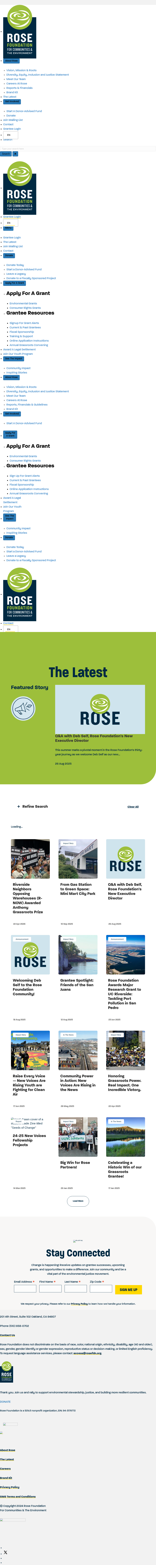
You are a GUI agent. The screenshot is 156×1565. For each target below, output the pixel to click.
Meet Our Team (16, 79)
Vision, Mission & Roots (21, 70)
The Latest (9, 97)
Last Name (73, 1282)
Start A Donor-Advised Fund (24, 111)
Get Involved (12, 101)
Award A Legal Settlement (19, 349)
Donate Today (15, 265)
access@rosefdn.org (87, 1353)
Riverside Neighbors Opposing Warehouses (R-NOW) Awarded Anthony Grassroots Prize (28, 898)
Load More (78, 1201)
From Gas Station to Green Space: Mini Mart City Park (77, 889)
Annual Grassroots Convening (29, 345)
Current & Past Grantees (25, 327)
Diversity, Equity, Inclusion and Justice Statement (37, 75)
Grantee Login (12, 129)
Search (7, 139)
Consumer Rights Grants (25, 308)
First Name (47, 1282)
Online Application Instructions (29, 340)
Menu (8, 228)
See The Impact (13, 359)
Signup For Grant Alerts (24, 323)
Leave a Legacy (16, 274)
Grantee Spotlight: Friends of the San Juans (76, 985)
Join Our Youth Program (18, 354)
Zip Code (97, 1282)
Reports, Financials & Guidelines (27, 404)
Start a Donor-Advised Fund (24, 269)
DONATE (5, 1402)
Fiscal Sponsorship (22, 332)
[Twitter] (5, 1554)
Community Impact (18, 368)
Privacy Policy (79, 1304)
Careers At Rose (16, 83)
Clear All (133, 807)
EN (8, 135)
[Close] (15, 153)
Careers (5, 1468)
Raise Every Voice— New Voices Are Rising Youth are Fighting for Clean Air (29, 1085)
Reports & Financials (19, 88)
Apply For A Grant (14, 283)
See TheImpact (9, 517)
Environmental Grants (23, 303)
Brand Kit (12, 92)
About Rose (11, 61)
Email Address (24, 1282)
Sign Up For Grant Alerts (25, 476)
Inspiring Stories (16, 372)
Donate (11, 115)
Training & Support (21, 336)
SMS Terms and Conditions (18, 1496)
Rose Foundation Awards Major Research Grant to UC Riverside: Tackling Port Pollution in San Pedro (124, 994)
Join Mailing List (13, 120)
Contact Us (7, 1335)
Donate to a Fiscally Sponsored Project (31, 278)
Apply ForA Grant (10, 434)
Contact (8, 124)
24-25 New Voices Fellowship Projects (29, 1140)
